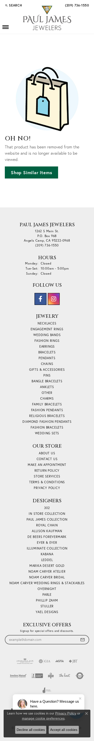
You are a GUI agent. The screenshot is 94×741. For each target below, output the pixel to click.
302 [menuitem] (47, 508)
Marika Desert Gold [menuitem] (47, 566)
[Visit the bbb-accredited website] (37, 675)
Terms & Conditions (47, 482)
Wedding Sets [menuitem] (47, 433)
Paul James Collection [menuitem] (47, 519)
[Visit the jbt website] (73, 661)
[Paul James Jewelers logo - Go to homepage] (47, 18)
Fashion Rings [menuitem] (46, 341)
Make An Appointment (47, 465)
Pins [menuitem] (47, 375)
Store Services (47, 476)
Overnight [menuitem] (47, 589)
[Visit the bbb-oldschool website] (51, 675)
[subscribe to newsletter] (82, 639)
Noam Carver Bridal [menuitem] (47, 577)
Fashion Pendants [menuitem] (47, 410)
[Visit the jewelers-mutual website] (18, 675)
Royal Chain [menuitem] (47, 525)
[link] (76, 5)
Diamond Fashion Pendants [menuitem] (46, 421)
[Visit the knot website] (64, 675)
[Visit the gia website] (44, 661)
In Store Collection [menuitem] (47, 514)
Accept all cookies (63, 730)
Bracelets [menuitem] (47, 352)
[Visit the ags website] (25, 661)
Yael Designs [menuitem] (47, 612)
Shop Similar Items (31, 172)
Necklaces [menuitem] (47, 323)
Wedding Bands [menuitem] (46, 335)
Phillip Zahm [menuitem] (47, 600)
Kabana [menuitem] (47, 554)
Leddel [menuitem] (47, 560)
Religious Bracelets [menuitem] (47, 416)
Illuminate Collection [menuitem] (47, 548)
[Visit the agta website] (59, 661)
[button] (13, 5)
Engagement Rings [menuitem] (47, 329)
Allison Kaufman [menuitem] (47, 531)
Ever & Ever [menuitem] (47, 542)
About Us (47, 453)
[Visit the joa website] (47, 690)
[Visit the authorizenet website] (79, 675)
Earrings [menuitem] (47, 346)
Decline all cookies (31, 730)
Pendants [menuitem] (47, 358)
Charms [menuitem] (47, 398)
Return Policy (47, 470)
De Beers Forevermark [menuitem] (47, 537)
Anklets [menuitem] (47, 387)
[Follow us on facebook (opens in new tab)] (40, 299)
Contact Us (47, 459)
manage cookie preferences (43, 718)
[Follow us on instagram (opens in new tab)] (54, 299)
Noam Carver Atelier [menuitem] (46, 571)
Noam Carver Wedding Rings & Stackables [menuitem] (47, 583)
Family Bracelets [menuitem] (47, 404)
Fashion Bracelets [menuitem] (47, 427)
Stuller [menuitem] (47, 606)
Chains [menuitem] (47, 364)
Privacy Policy (47, 488)
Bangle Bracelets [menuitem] (47, 381)
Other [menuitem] (47, 393)
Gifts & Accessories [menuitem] (47, 369)
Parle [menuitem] (47, 594)
